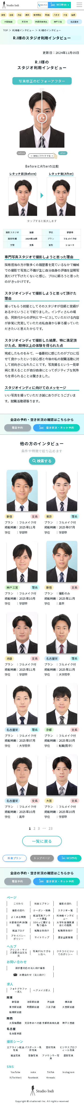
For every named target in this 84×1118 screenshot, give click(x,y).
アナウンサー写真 (50, 1057)
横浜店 (68, 1001)
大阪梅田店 (15, 1023)
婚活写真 (16, 1055)
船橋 (73, 15)
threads (50, 1077)
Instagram (68, 1072)
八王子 (56, 15)
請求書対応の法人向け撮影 (30, 968)
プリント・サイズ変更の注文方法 (18, 952)
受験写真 (33, 1055)
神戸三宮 (58, 21)
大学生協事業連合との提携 (65, 924)
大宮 (65, 15)
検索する (44, 461)
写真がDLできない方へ (42, 952)
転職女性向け (42, 930)
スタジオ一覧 (65, 910)
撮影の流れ (65, 903)
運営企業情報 (65, 937)
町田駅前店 (33, 1007)
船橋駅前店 (15, 1012)
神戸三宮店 (68, 1023)
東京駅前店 (15, 1007)
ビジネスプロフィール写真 (68, 1049)
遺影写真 (68, 1055)
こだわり (19, 903)
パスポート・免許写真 (33, 1049)
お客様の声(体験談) (18, 924)
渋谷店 (50, 1001)
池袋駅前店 (33, 1001)
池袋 (11, 15)
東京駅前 (37, 15)
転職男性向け (65, 930)
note (33, 1072)
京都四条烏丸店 (50, 1023)
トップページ (42, 858)
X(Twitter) (16, 1077)
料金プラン (14, 858)
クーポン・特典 (41, 910)
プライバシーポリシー (18, 937)
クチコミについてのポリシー (65, 952)
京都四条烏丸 (41, 21)
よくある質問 (18, 917)
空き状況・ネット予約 (60, 427)
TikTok (51, 1072)
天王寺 (25, 21)
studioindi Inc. (37, 1101)
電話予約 (17, 427)
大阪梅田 (8, 21)
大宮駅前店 (68, 1007)
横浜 (27, 15)
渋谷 (19, 15)
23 (50, 828)
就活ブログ (18, 930)
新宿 (3, 15)
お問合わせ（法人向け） (33, 974)
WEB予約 (71, 858)
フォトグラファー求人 (18, 990)
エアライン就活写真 (15, 1049)
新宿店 (15, 1001)
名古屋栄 (74, 21)
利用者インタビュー (23, 30)
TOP (5, 30)
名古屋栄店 (15, 1033)
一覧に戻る (42, 841)
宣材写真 (51, 1047)
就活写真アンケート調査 (41, 917)
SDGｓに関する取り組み (41, 924)
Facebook (33, 1077)
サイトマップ (42, 937)
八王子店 (51, 1007)
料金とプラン (42, 903)
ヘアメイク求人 (41, 990)
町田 (47, 15)
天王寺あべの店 (33, 1023)
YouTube (15, 1072)
